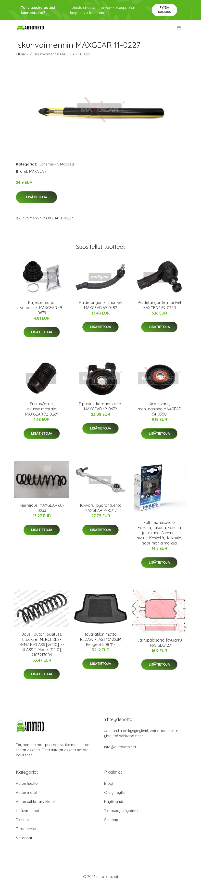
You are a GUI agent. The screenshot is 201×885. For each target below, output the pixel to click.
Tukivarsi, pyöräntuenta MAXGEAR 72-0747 (100, 508)
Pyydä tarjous (164, 10)
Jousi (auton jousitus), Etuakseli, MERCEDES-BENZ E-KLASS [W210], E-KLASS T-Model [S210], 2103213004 (41, 644)
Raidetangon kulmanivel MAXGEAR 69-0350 (159, 305)
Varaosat (24, 837)
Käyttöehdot (115, 801)
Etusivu (22, 54)
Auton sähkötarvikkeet (35, 801)
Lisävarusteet (27, 810)
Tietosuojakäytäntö (121, 810)
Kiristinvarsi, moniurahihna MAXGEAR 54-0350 (159, 409)
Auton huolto (27, 783)
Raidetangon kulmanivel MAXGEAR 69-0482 (100, 305)
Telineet (22, 819)
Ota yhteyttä (115, 792)
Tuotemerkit (48, 164)
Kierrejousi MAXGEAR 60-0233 (42, 508)
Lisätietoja (36, 197)
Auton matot (26, 792)
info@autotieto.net (120, 747)
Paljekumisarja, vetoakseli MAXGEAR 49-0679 (41, 307)
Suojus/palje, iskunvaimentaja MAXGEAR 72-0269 (41, 409)
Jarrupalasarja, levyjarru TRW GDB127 (159, 643)
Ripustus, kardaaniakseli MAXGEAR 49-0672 (100, 406)
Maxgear (67, 164)
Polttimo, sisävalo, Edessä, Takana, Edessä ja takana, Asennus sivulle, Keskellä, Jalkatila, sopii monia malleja (159, 532)
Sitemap (111, 819)
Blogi (108, 783)
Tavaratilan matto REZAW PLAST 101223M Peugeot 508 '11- (100, 639)
